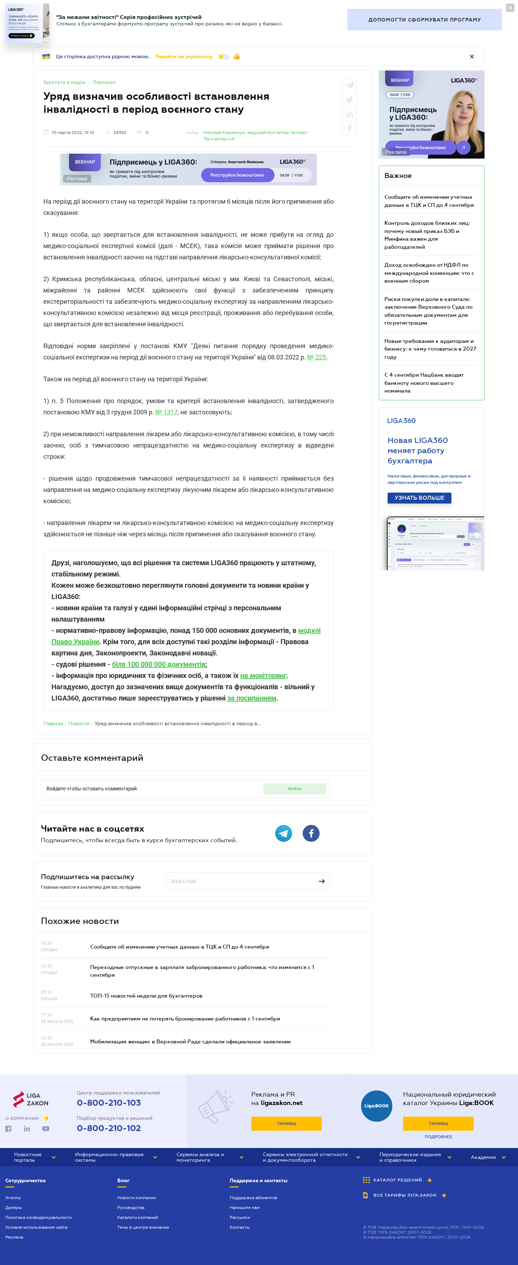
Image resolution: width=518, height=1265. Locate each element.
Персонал (104, 82)
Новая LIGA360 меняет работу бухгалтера (418, 450)
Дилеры (13, 1207)
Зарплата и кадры (64, 82)
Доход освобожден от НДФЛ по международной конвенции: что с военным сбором (429, 272)
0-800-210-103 (109, 1103)
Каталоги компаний (137, 1217)
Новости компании (136, 1197)
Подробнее (438, 1136)
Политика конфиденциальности (38, 1217)
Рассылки (240, 1217)
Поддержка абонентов (253, 1197)
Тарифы (286, 1123)
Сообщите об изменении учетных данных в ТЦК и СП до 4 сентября (179, 946)
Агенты (13, 1197)
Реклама (14, 1237)
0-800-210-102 (109, 1128)
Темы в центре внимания (143, 1227)
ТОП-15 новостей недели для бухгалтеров (146, 995)
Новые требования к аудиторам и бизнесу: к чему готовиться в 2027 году (430, 349)
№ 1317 (166, 412)
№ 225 (316, 357)
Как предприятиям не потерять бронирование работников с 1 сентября (185, 1018)
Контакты (240, 1227)
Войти (295, 788)
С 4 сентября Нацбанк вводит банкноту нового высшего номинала (423, 382)
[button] (35, 1157)
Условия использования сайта (36, 1227)
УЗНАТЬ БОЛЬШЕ (419, 498)
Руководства (130, 1207)
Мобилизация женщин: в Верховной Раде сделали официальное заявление (190, 1041)
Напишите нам (245, 1207)
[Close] (510, 8)
